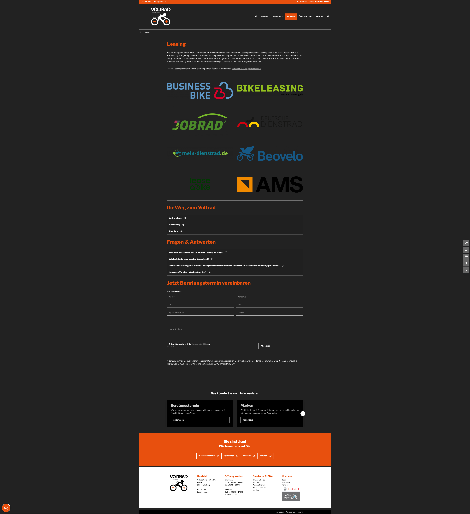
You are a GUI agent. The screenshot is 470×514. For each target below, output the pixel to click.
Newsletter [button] (228, 456)
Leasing (256, 490)
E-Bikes (264, 16)
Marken (256, 482)
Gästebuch (286, 482)
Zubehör (277, 16)
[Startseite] (256, 16)
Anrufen (263, 456)
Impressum (280, 512)
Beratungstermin (259, 487)
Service (290, 16)
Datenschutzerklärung (200, 344)
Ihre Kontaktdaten (174, 292)
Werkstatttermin (206, 456)
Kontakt (320, 16)
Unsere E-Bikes (259, 480)
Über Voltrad (305, 16)
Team (284, 480)
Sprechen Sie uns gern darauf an (246, 69)
